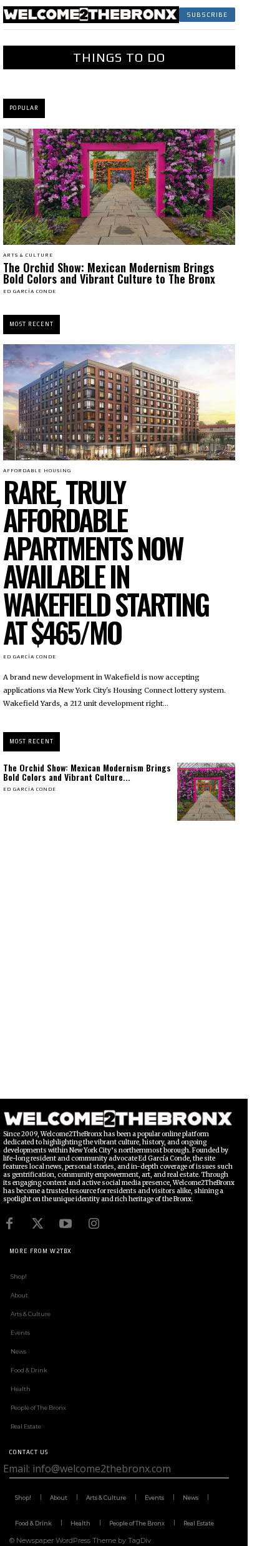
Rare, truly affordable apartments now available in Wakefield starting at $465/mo (105, 561)
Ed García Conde (29, 291)
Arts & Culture (28, 255)
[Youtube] (65, 1223)
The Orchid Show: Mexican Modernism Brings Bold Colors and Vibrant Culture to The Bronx (109, 273)
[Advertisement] (128, 970)
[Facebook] (9, 1223)
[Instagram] (93, 1223)
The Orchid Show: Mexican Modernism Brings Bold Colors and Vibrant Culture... (87, 772)
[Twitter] (37, 1223)
